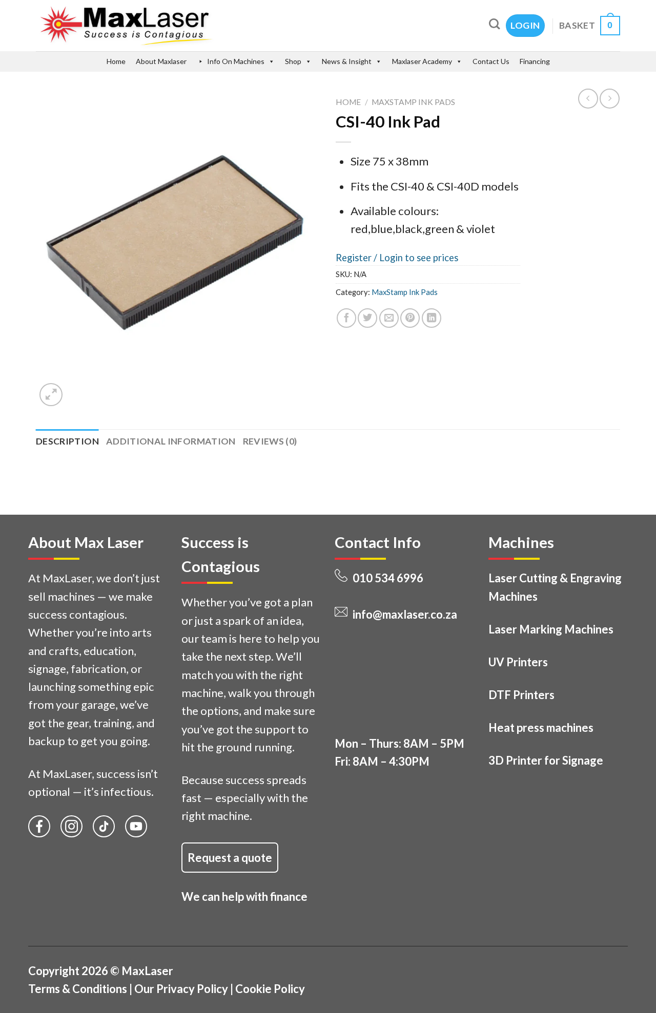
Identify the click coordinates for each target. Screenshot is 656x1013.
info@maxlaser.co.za (405, 614)
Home (116, 61)
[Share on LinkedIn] (431, 318)
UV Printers (518, 662)
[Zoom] (51, 394)
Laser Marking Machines (550, 629)
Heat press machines (540, 727)
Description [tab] (67, 441)
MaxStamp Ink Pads (413, 102)
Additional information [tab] (171, 441)
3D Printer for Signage (545, 760)
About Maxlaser (161, 61)
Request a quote (230, 857)
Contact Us (491, 61)
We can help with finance (244, 896)
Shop (293, 61)
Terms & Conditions (77, 989)
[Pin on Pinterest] (410, 318)
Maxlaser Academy (422, 61)
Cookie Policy (270, 989)
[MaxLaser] (170, 25)
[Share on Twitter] (367, 318)
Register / (357, 257)
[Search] (494, 23)
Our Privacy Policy (181, 989)
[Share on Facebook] (346, 318)
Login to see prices (418, 257)
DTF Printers (521, 695)
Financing (535, 61)
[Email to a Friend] (389, 318)
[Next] (79, 387)
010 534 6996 (388, 578)
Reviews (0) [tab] (270, 441)
